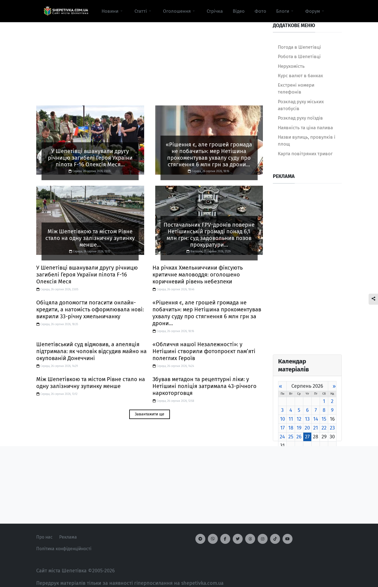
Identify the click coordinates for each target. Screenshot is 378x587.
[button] (113, 11)
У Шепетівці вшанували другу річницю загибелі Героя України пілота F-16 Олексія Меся (87, 274)
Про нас (44, 537)
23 (332, 428)
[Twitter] (238, 539)
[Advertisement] (149, 61)
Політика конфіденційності (63, 548)
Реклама (68, 537)
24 (282, 437)
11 (291, 419)
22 (324, 428)
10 (282, 419)
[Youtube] (287, 539)
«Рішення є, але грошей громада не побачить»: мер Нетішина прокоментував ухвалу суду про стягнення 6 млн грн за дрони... (206, 313)
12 (299, 419)
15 (324, 419)
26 (299, 437)
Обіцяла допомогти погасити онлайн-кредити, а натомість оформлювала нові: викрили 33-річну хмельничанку (90, 309)
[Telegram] (200, 539)
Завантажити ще (149, 414)
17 (282, 428)
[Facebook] (225, 539)
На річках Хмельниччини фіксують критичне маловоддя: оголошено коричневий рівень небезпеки (197, 274)
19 (299, 428)
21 (315, 428)
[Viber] (213, 539)
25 (290, 437)
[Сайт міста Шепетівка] (65, 11)
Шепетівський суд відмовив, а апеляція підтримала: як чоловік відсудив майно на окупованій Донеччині (91, 351)
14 (315, 419)
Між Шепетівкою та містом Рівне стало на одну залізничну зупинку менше (90, 382)
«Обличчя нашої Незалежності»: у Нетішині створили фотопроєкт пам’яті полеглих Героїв (203, 351)
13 (307, 419)
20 (307, 428)
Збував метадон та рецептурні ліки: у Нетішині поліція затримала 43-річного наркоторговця (204, 386)
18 (290, 428)
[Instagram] (263, 539)
